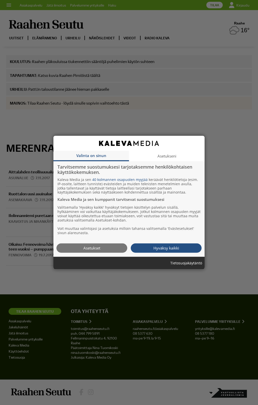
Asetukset (91, 247)
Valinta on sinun (91, 155)
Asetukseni (166, 155)
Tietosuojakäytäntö (186, 263)
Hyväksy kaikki (166, 247)
